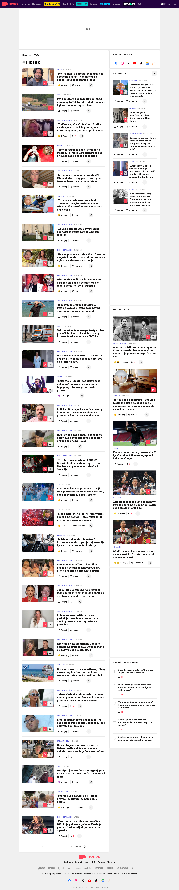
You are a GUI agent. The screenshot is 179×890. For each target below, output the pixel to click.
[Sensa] (110, 868)
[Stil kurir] (69, 868)
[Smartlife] (99, 868)
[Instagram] (122, 63)
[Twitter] (128, 63)
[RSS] (153, 63)
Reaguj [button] (64, 111)
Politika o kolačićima (103, 874)
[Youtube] (135, 63)
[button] (78, 85)
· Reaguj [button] (65, 85)
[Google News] (147, 63)
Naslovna (26, 55)
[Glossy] (77, 868)
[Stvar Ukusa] (136, 868)
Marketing (46, 874)
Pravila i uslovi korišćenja (82, 874)
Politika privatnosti (129, 874)
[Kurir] (41, 868)
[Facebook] (116, 63)
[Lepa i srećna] (87, 868)
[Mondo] (10, 4)
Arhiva (78, 847)
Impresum (56, 874)
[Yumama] (122, 868)
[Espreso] (51, 868)
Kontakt (66, 874)
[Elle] (61, 868)
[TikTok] (141, 63)
